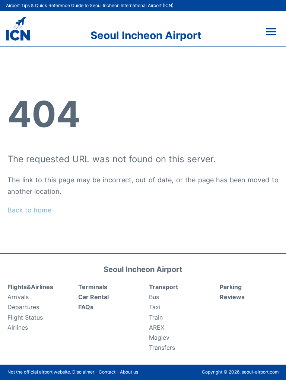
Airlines (17, 327)
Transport (163, 287)
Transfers (162, 347)
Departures (23, 307)
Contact (107, 372)
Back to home (29, 210)
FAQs (85, 307)
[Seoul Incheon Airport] (18, 29)
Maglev (159, 337)
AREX (156, 327)
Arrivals (18, 297)
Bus (154, 297)
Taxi (155, 307)
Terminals (92, 287)
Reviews (232, 297)
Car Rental (93, 297)
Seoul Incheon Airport (145, 35)
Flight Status (25, 317)
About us (129, 372)
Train (156, 317)
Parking (231, 287)
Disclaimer (83, 372)
